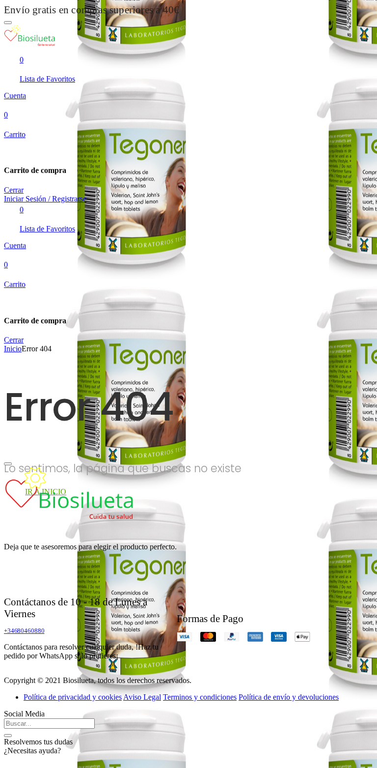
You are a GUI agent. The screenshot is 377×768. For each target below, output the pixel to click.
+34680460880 (24, 630)
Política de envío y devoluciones (289, 697)
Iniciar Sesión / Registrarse (45, 199)
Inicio (13, 348)
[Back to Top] (8, 463)
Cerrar (14, 190)
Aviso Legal (142, 697)
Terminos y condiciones (200, 697)
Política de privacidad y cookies (73, 697)
